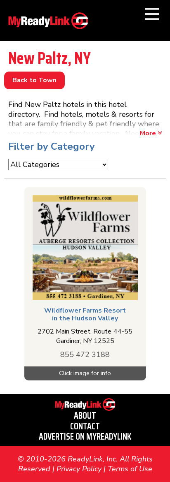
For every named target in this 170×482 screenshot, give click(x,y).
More (149, 133)
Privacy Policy (79, 469)
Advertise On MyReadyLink (85, 436)
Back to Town (34, 80)
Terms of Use (130, 469)
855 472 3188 (85, 354)
